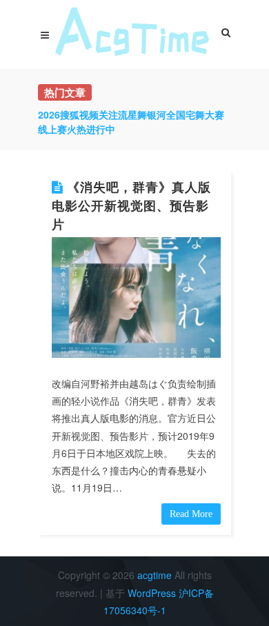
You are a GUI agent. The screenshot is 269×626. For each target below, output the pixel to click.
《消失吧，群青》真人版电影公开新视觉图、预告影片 (131, 205)
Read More (191, 514)
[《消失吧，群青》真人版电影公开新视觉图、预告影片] (136, 297)
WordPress (152, 593)
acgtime (156, 575)
